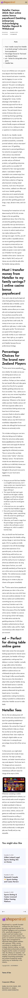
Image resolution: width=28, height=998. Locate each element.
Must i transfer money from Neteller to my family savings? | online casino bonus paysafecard (16, 49)
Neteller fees (9, 63)
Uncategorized (14, 34)
